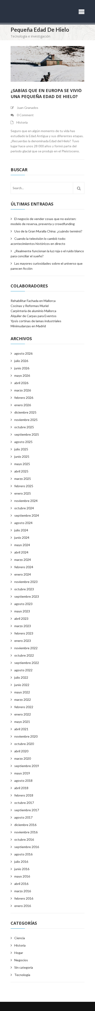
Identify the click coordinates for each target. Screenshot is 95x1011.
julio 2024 (21, 530)
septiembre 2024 (26, 515)
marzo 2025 (22, 479)
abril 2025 (21, 471)
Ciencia (19, 938)
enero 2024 (22, 574)
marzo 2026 (22, 390)
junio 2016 (21, 869)
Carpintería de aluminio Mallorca (33, 311)
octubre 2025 (24, 427)
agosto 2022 (23, 670)
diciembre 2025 (25, 412)
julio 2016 (21, 861)
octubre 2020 (24, 744)
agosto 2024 (23, 523)
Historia (22, 122)
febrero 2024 (23, 567)
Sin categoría (23, 967)
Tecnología (22, 975)
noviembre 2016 (26, 832)
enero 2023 (22, 641)
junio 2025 (21, 456)
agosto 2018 (23, 780)
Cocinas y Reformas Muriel (30, 306)
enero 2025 (22, 493)
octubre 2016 (24, 839)
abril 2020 (21, 751)
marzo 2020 (22, 758)
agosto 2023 (23, 604)
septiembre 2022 (26, 663)
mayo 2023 (22, 611)
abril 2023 (21, 618)
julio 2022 (21, 677)
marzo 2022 (22, 699)
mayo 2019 (22, 773)
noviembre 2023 (26, 582)
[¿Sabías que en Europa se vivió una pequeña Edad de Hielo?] (47, 64)
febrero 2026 (23, 398)
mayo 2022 (22, 692)
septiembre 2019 (26, 766)
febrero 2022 (23, 707)
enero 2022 (22, 714)
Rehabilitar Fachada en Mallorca (33, 301)
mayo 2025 (22, 464)
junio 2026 (21, 368)
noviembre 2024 (26, 501)
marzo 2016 (22, 891)
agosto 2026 (23, 353)
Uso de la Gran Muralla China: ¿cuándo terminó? (48, 231)
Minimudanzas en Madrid (28, 326)
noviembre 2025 (26, 420)
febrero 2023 (23, 633)
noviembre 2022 (26, 648)
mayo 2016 (22, 876)
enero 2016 (22, 906)
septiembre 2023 (26, 596)
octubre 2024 (24, 508)
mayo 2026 (22, 375)
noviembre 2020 (26, 736)
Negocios (21, 960)
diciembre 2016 (25, 825)
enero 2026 (22, 405)
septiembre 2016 (26, 847)
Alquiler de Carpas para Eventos (33, 316)
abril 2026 (21, 383)
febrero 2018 (23, 795)
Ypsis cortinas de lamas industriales (36, 321)
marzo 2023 (22, 626)
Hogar (18, 953)
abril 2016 (21, 884)
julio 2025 (21, 449)
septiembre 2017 (26, 810)
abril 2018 (21, 788)
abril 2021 (21, 729)
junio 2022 (21, 685)
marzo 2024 (22, 560)
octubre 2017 (24, 803)
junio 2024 (21, 537)
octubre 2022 (24, 655)
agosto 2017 (23, 817)
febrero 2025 (23, 486)
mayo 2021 (22, 722)
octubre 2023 (24, 589)
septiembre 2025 (26, 434)
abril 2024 (21, 552)
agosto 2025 (23, 442)
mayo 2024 (22, 545)
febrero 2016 (23, 898)
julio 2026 (21, 361)
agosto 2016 (23, 854)
